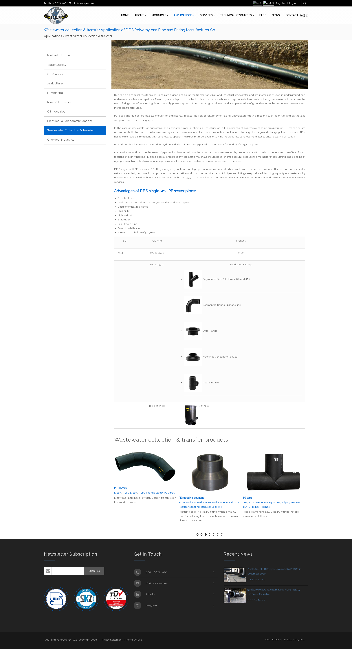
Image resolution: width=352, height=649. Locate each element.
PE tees (183, 497)
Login (292, 3)
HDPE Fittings (187, 506)
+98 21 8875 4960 (57, 3)
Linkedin (150, 594)
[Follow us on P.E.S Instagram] (304, 15)
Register (281, 3)
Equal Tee (189, 502)
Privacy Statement (111, 639)
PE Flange (249, 502)
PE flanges (249, 497)
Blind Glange (251, 506)
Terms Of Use (134, 639)
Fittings (200, 506)
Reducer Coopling (147, 506)
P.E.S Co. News (256, 579)
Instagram (151, 605)
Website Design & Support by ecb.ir (286, 639)
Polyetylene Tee (226, 502)
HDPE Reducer (122, 502)
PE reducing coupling (127, 497)
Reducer (138, 502)
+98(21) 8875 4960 (156, 572)
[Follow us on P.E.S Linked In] (301, 15)
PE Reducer (150, 502)
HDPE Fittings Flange (286, 502)
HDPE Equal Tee (206, 502)
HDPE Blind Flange (271, 506)
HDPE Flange (264, 502)
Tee (181, 502)
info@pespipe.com (82, 3)
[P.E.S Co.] (56, 15)
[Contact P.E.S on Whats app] (307, 15)
